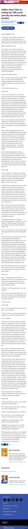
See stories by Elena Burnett (8, 471)
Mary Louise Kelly (10, 21)
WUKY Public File (6, 508)
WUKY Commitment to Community (10, 505)
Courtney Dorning (9, 22)
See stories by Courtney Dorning (17, 484)
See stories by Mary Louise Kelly (17, 462)
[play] (2, 527)
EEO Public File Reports (8, 514)
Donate (24, 2)
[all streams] (26, 527)
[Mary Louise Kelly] (4, 452)
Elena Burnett (5, 468)
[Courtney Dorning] (4, 479)
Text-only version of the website (9, 511)
